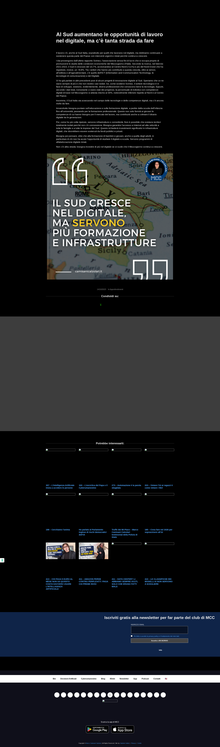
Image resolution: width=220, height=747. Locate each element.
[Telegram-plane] (103, 694)
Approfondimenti (116, 289)
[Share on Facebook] (94, 304)
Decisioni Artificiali (68, 679)
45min (112, 679)
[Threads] (156, 694)
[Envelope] (123, 694)
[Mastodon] (143, 694)
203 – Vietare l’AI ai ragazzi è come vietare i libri (159, 486)
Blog (103, 679)
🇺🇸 (166, 679)
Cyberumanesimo (88, 679)
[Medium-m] (163, 694)
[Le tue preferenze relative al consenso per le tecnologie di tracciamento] (2, 560)
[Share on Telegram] (119, 304)
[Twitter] (150, 694)
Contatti (156, 679)
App (135, 679)
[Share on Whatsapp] (100, 304)
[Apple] (90, 694)
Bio (54, 679)
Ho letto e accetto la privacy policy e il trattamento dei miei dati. (156, 636)
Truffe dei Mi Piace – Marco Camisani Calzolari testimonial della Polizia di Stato (125, 533)
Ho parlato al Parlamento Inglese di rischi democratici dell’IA (93, 532)
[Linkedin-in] (56, 694)
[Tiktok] (83, 694)
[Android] (96, 694)
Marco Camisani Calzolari (93, 743)
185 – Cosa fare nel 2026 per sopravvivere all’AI (158, 531)
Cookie (139, 743)
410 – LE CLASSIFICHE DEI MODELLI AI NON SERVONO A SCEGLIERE (159, 581)
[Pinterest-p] (136, 694)
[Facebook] (70, 694)
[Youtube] (63, 694)
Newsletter (124, 679)
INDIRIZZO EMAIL (137, 624)
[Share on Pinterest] (125, 304)
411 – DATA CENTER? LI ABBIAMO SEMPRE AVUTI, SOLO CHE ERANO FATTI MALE (125, 583)
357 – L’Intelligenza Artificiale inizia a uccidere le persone (60, 486)
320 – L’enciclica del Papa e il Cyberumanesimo (93, 486)
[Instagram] (76, 694)
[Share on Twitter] (113, 304)
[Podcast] (130, 694)
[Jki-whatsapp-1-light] (110, 694)
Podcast (145, 679)
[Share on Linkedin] (107, 304)
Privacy (133, 743)
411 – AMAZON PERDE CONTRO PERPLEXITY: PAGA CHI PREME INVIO (93, 581)
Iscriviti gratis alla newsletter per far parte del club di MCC (159, 617)
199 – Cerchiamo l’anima (58, 530)
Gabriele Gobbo (124, 743)
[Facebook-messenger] (116, 694)
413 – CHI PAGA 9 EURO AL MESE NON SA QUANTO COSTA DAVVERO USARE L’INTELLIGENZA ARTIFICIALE (59, 584)
